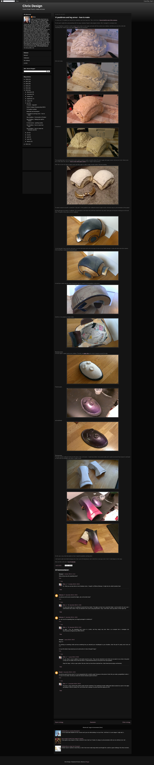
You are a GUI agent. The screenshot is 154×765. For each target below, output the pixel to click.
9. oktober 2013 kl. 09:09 (73, 584)
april (28, 137)
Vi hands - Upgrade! (32, 105)
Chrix (64, 584)
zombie (26, 63)
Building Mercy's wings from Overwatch (71, 746)
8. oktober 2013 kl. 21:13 (69, 574)
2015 (27, 85)
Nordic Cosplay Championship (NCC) (36, 107)
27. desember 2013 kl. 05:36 (70, 595)
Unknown (61, 595)
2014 (27, 88)
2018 (27, 79)
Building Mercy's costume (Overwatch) (71, 731)
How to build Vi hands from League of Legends (72, 738)
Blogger (87, 761)
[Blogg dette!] (67, 565)
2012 (27, 144)
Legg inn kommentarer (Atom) (96, 727)
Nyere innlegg (59, 722)
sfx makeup (27, 60)
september (30, 98)
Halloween (26, 58)
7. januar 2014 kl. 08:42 (69, 639)
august (29, 100)
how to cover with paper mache (78, 161)
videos (76, 27)
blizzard (26, 55)
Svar (60, 578)
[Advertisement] (37, 159)
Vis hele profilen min (29, 47)
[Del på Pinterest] (71, 565)
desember (29, 92)
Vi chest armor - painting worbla (35, 122)
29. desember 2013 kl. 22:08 (74, 605)
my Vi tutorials (71, 561)
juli (28, 103)
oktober (29, 96)
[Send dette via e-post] (65, 565)
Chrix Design (32, 6)
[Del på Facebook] (70, 565)
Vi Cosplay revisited (32, 109)
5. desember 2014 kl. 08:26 (74, 683)
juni (28, 132)
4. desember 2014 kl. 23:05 (69, 672)
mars (28, 139)
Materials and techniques (33, 111)
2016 (27, 83)
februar (29, 141)
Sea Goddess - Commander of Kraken (36, 117)
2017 (27, 81)
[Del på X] (68, 565)
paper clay (86, 353)
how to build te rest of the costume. (108, 20)
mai (28, 134)
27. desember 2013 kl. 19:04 (70, 617)
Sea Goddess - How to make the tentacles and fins (35, 129)
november (29, 94)
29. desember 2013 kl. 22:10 (74, 627)
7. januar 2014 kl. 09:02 (73, 657)
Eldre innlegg (126, 722)
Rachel (60, 672)
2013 (27, 90)
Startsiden (93, 722)
